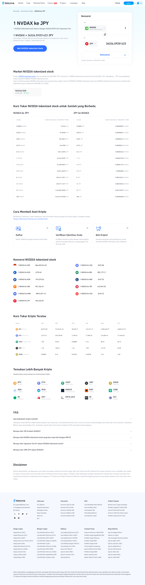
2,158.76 (74, 335)
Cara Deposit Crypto (90, 516)
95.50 (57, 342)
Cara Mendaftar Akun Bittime (93, 504)
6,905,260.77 (105, 329)
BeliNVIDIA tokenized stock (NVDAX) (30, 49)
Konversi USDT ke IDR (67, 504)
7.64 (102, 354)
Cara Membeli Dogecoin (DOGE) (47, 541)
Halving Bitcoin (65, 557)
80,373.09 (44, 329)
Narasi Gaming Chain (90, 554)
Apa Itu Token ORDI (67, 552)
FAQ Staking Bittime (90, 513)
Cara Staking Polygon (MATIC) (70, 543)
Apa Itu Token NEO (114, 557)
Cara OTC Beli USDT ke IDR (116, 510)
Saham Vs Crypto (113, 535)
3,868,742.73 (121, 329)
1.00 (42, 342)
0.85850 (74, 342)
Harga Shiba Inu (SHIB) (20, 549)
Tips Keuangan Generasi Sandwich (118, 538)
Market (20, 3)
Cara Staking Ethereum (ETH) (70, 532)
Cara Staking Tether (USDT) (69, 535)
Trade (28, 3)
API (38, 518)
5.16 (87, 342)
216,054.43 (104, 335)
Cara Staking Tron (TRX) (68, 546)
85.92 (102, 342)
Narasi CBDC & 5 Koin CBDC (93, 557)
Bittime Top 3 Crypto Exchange (117, 504)
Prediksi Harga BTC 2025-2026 (117, 507)
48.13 (119, 342)
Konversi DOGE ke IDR (67, 516)
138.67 (57, 348)
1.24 (73, 348)
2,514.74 (44, 335)
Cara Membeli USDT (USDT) (45, 538)
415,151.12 (89, 329)
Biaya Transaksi (41, 513)
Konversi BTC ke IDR (67, 507)
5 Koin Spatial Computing (92, 546)
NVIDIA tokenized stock (27, 76)
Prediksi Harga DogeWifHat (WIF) (94, 535)
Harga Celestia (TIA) (19, 552)
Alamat (17, 510)
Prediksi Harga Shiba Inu (92, 538)
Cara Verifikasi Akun (90, 507)
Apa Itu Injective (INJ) (115, 543)
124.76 (103, 348)
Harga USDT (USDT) (19, 538)
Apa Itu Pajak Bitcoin (114, 546)
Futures (52, 3)
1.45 (42, 348)
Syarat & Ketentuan (43, 507)
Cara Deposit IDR (89, 510)
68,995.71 (75, 329)
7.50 (87, 348)
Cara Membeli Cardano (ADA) (46, 557)
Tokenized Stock (39, 3)
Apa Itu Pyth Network (114, 549)
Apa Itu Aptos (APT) (114, 541)
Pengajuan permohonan (22, 507)
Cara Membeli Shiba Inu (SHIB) (46, 546)
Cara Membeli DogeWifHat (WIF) (47, 554)
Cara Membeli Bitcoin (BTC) (45, 532)
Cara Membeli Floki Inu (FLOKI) (46, 552)
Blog (83, 3)
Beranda (16, 11)
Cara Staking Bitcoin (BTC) (69, 541)
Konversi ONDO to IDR (67, 513)
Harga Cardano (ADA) (19, 554)
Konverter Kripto (27, 11)
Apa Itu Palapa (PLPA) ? (115, 532)
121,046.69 (121, 335)
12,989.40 (89, 335)
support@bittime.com (22, 504)
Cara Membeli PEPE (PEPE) (45, 549)
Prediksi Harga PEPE (90, 541)
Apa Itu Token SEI (113, 552)
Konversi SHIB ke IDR (67, 510)
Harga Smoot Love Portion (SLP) (23, 541)
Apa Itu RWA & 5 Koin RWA (92, 549)
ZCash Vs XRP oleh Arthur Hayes (118, 513)
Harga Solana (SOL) (19, 543)
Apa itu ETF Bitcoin (66, 549)
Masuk (117, 3)
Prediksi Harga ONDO (90, 552)
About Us (40, 516)
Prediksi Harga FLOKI (90, 543)
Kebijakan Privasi (42, 510)
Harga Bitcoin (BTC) (19, 532)
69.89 (119, 348)
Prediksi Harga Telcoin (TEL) (116, 516)
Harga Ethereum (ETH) (20, 535)
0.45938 (88, 354)
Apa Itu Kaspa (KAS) (114, 554)
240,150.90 (58, 335)
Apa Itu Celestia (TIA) (67, 554)
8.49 (56, 354)
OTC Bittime (40, 504)
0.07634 (74, 354)
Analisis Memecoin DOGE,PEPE (93, 532)
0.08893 (43, 354)
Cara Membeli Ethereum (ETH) (46, 535)
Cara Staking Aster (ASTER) (69, 538)
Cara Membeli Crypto (43, 543)
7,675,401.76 (59, 329)
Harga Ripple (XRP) (19, 557)
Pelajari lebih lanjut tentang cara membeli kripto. (30, 219)
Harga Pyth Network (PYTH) (21, 546)
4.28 (118, 354)
